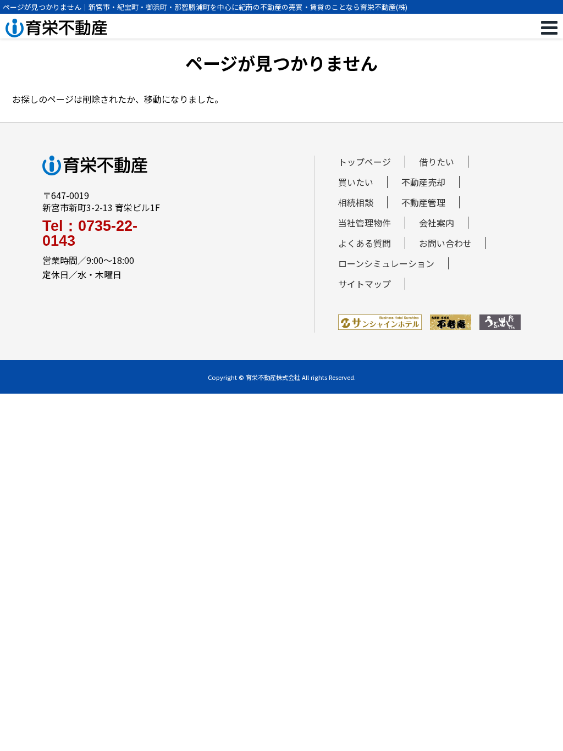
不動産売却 (423, 182)
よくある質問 (364, 243)
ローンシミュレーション (386, 263)
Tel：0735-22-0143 (89, 234)
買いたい (355, 182)
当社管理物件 (364, 223)
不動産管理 (423, 202)
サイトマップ (364, 284)
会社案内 (436, 223)
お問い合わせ (445, 243)
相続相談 (355, 202)
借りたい (436, 162)
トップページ (364, 162)
